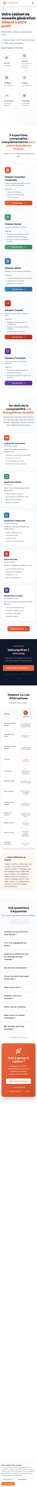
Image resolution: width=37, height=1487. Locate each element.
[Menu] (33, 3)
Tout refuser (22, 1479)
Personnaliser (7, 1479)
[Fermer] (17, 1483)
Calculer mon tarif (17, 629)
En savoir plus (17, 203)
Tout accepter (8, 1484)
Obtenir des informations (17, 668)
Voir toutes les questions (17, 1037)
